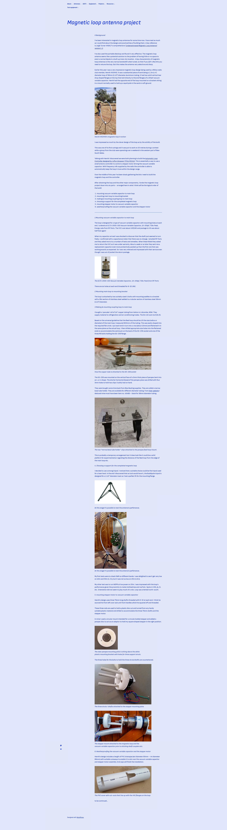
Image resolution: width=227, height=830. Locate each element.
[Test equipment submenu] (78, 7)
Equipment (92, 4)
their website (154, 391)
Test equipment (72, 7)
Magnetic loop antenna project (104, 22)
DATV (84, 4)
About (69, 4)
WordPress (80, 817)
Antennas (77, 4)
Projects (101, 4)
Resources (110, 4)
